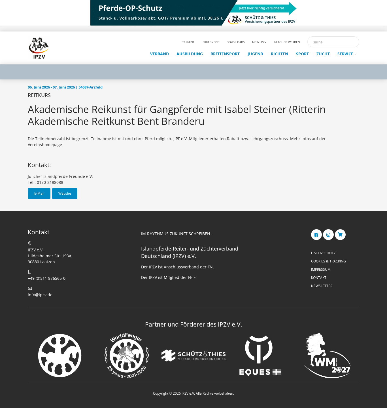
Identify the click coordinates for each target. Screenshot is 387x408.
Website (64, 193)
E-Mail (39, 193)
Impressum (321, 269)
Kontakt (318, 277)
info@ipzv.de (40, 294)
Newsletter (321, 285)
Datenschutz (323, 253)
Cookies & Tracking (328, 261)
